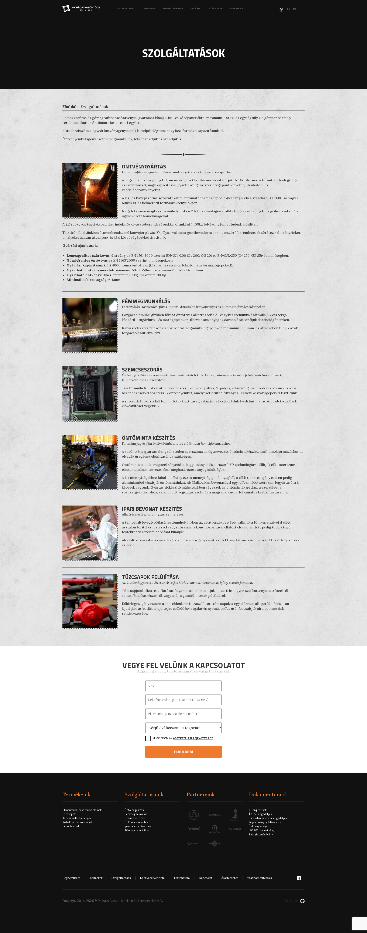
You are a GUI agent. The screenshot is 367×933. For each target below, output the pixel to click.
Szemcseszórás (135, 818)
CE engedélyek (258, 810)
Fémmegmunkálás (136, 814)
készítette (290, 900)
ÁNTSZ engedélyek (260, 814)
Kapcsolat (236, 8)
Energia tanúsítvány (261, 834)
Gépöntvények (70, 826)
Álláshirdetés (229, 878)
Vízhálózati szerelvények (77, 822)
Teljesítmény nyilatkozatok (265, 822)
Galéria (195, 8)
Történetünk (182, 878)
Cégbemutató (126, 8)
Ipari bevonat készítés (138, 826)
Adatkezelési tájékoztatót (193, 738)
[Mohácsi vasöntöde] (81, 8)
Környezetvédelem (152, 878)
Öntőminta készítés (136, 822)
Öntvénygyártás (134, 810)
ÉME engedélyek (259, 826)
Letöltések (214, 8)
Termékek (148, 8)
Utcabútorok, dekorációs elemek (82, 810)
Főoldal (69, 106)
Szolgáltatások (173, 8)
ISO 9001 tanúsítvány (261, 830)
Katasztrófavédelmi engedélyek (268, 818)
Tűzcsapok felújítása (137, 830)
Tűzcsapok (69, 814)
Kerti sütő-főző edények (76, 818)
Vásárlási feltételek (259, 878)
